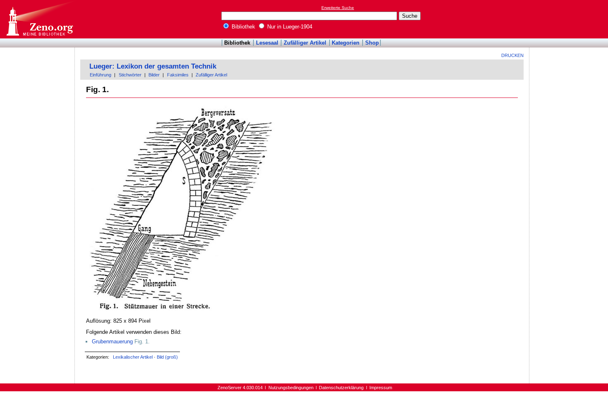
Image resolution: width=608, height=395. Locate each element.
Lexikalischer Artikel (133, 357)
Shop (372, 43)
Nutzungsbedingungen (291, 387)
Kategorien (345, 43)
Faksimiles (178, 74)
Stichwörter (130, 74)
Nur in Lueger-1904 (289, 27)
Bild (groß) (167, 357)
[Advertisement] (570, 19)
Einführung (100, 74)
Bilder (154, 74)
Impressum (380, 387)
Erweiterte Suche (337, 7)
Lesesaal (267, 43)
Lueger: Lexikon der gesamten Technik (152, 66)
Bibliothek (242, 27)
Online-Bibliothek (39, 19)
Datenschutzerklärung (341, 387)
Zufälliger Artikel (305, 43)
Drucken (512, 55)
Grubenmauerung (112, 341)
